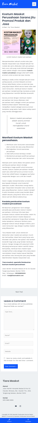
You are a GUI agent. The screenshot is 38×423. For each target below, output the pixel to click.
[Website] (18, 352)
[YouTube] (16, 406)
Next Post (19, 292)
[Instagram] (20, 406)
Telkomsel (22, 105)
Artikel (4, 27)
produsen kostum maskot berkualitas (15, 214)
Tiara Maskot (6, 233)
